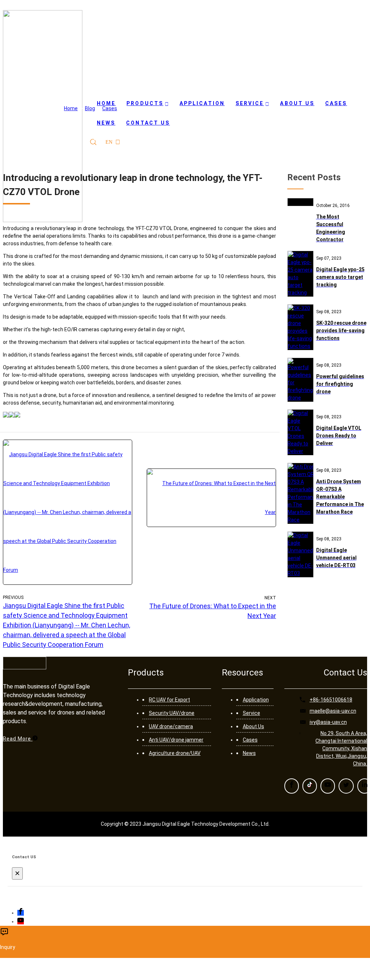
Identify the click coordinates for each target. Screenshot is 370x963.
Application (256, 700)
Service (251, 713)
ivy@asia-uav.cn (328, 722)
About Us (253, 726)
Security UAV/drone (171, 713)
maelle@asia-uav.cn (333, 711)
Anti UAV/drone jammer (176, 740)
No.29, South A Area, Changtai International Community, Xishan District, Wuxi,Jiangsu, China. (341, 748)
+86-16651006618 (331, 700)
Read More (18, 739)
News (249, 753)
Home (71, 108)
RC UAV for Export (169, 700)
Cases (109, 108)
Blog (90, 108)
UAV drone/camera (171, 726)
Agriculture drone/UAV (175, 753)
